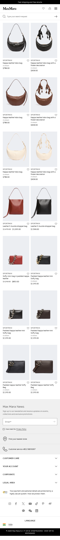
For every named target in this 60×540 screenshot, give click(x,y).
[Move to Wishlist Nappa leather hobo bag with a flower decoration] (56, 60)
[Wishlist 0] (43, 8)
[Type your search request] (55, 16)
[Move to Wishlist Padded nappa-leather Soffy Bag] (28, 382)
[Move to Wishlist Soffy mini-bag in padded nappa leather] (28, 274)
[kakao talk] (23, 511)
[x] (23, 504)
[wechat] (30, 511)
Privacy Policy (21, 429)
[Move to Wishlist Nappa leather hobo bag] (28, 60)
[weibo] (50, 504)
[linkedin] (36, 511)
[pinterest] (43, 504)
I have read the (15, 429)
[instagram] (10, 504)
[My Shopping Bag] (50, 8)
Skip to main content (10, 1)
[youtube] (30, 504)
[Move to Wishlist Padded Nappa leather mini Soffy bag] (56, 274)
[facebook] (16, 504)
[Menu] (55, 8)
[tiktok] (36, 504)
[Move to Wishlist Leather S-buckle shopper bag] (28, 224)
